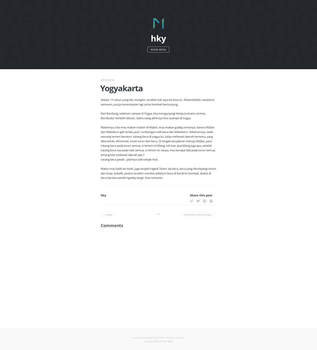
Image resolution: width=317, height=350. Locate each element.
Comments (112, 225)
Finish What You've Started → (198, 214)
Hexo (170, 341)
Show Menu (158, 49)
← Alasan (108, 214)
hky (155, 337)
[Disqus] (158, 274)
